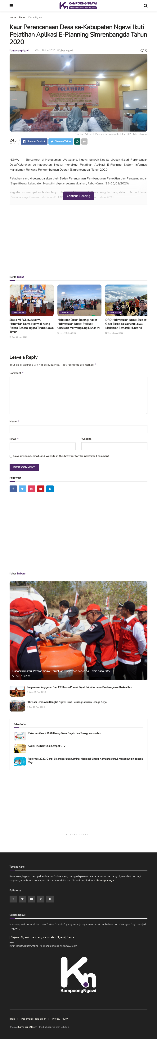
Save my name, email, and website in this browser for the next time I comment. (61, 456)
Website (86, 439)
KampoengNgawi (19, 50)
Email (14, 439)
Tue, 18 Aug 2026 (37, 707)
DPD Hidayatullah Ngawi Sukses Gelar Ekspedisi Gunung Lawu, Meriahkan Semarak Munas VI (125, 324)
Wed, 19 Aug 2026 (37, 692)
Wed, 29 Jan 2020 (45, 50)
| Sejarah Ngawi (19, 937)
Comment (17, 373)
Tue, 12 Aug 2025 (115, 333)
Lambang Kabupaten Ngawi (48, 937)
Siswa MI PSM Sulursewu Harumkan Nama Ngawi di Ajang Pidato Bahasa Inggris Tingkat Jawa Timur (32, 326)
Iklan (12, 1019)
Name (14, 421)
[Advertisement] (78, 241)
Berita (22, 17)
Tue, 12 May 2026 (19, 337)
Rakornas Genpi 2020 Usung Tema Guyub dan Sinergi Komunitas (64, 733)
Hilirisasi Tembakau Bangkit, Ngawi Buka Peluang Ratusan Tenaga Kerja (67, 702)
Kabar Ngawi (35, 17)
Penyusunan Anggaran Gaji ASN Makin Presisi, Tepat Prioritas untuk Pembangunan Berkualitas (79, 687)
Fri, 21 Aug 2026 (22, 676)
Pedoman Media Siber (33, 1019)
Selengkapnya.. (105, 880)
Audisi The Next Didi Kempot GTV (46, 746)
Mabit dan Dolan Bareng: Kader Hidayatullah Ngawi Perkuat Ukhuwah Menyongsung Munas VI (78, 324)
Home (13, 17)
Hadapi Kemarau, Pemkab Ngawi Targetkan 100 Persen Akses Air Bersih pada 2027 (61, 671)
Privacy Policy (60, 1019)
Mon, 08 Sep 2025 (67, 333)
